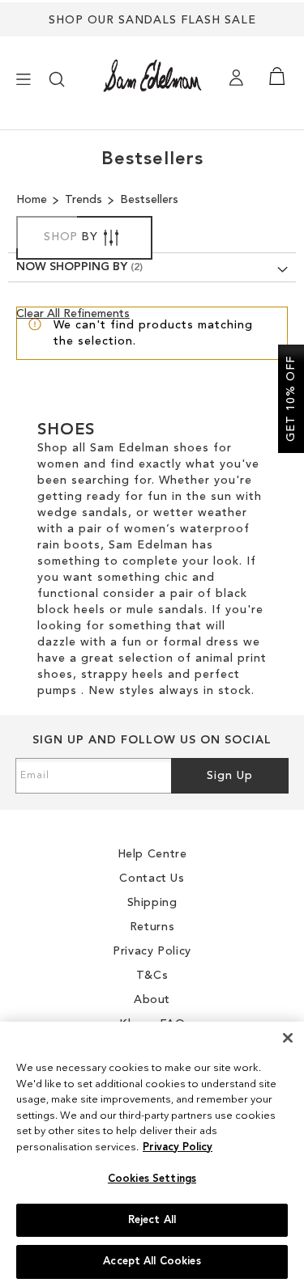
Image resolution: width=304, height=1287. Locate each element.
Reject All (152, 1220)
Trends (85, 199)
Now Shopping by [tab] (71, 267)
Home (33, 199)
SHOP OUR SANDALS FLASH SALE (152, 20)
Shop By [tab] (70, 237)
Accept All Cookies (151, 1261)
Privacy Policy (177, 1147)
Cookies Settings (152, 1179)
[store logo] (152, 75)
